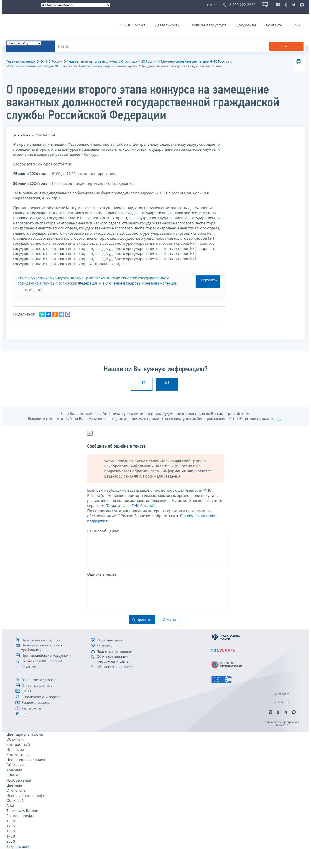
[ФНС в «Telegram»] (293, 4)
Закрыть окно (18, 846)
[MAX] (67, 314)
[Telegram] (61, 314)
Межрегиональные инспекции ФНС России (195, 61)
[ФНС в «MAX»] (301, 4)
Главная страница (20, 61)
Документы (246, 25)
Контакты (274, 25)
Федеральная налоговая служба (92, 61)
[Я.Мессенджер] (42, 314)
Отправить (141, 619)
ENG (296, 25)
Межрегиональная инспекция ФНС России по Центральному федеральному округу (71, 66)
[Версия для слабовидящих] (211, 4)
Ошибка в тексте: (102, 574)
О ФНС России (132, 25)
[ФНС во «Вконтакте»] (278, 4)
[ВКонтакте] (48, 314)
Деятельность (167, 25)
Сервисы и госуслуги (207, 25)
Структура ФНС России (139, 61)
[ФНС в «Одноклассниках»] (285, 4)
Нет (142, 382)
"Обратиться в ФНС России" (129, 505)
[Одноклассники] (55, 314)
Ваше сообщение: (103, 531)
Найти (286, 46)
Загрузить (208, 279)
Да (167, 382)
